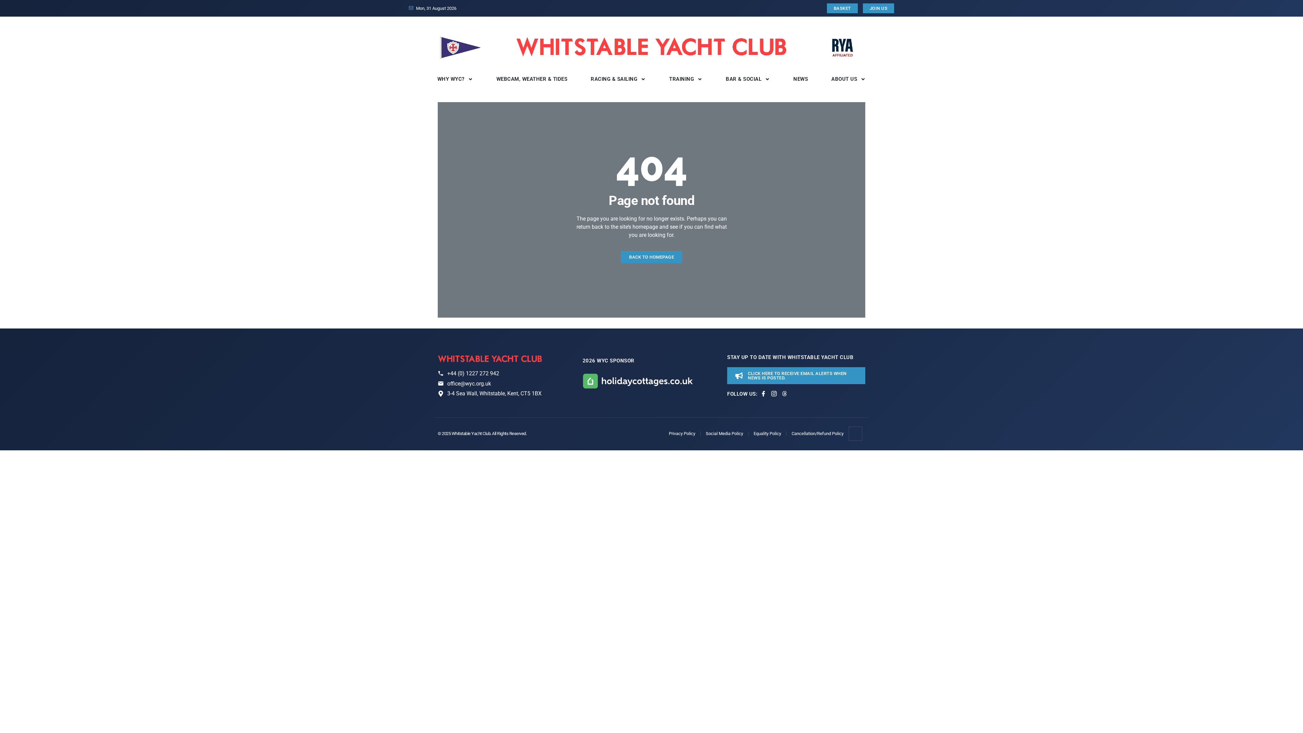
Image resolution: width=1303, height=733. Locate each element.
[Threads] (784, 393)
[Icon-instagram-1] (774, 393)
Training (681, 79)
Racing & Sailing (614, 79)
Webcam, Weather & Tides (532, 79)
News (800, 79)
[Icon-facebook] (763, 393)
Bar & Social (743, 79)
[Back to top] (856, 433)
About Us (844, 79)
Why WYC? (451, 79)
